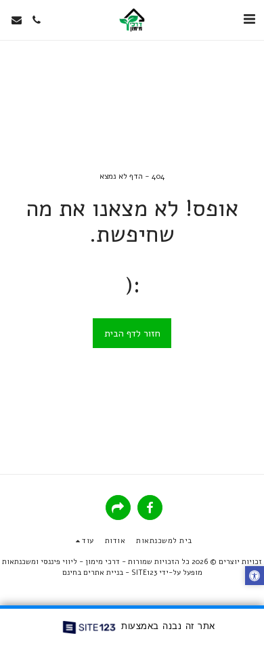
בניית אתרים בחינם (92, 572)
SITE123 (144, 572)
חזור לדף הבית (132, 333)
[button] (249, 19)
